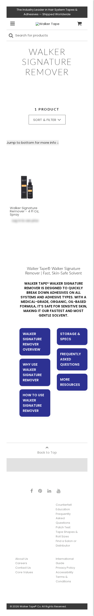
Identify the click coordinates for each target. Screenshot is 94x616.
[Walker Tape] (47, 24)
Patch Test (63, 527)
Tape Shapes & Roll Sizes (67, 534)
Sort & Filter (44, 119)
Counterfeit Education (64, 507)
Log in (16, 220)
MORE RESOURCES (70, 382)
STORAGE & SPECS (70, 336)
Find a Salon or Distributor (66, 543)
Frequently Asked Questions (63, 518)
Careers (21, 563)
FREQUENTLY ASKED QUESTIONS (70, 359)
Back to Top (47, 452)
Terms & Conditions (63, 579)
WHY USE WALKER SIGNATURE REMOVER (32, 372)
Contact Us (23, 568)
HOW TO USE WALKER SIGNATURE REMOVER (33, 403)
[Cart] (79, 23)
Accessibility (64, 572)
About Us (21, 559)
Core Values (24, 572)
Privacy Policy (65, 568)
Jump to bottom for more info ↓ (33, 142)
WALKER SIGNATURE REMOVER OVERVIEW (32, 342)
